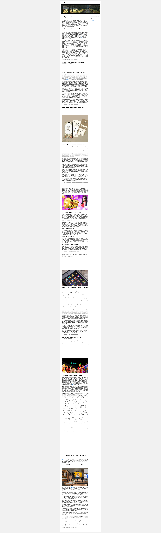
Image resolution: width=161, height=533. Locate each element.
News (66, 59)
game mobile (76, 334)
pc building (72, 487)
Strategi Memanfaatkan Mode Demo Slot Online (72, 186)
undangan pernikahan (78, 182)
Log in (92, 22)
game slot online (73, 251)
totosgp (72, 267)
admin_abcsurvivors (71, 63)
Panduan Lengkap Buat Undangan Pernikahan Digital (73, 107)
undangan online (73, 182)
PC (67, 527)
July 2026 (93, 19)
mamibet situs (68, 79)
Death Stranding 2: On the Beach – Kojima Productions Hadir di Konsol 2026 (74, 17)
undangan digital (69, 182)
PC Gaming (72, 527)
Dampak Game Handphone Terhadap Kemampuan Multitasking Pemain (75, 255)
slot (75, 251)
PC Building (69, 527)
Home (62, 13)
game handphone (73, 334)
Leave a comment (76, 59)
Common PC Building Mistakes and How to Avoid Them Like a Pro (75, 456)
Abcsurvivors (63, 459)
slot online (78, 251)
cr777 (82, 37)
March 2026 (93, 20)
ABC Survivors (65, 3)
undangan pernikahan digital (84, 182)
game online (72, 59)
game (64, 59)
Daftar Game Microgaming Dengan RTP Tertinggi (72, 337)
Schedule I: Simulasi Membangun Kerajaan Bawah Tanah (74, 62)
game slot (70, 251)
